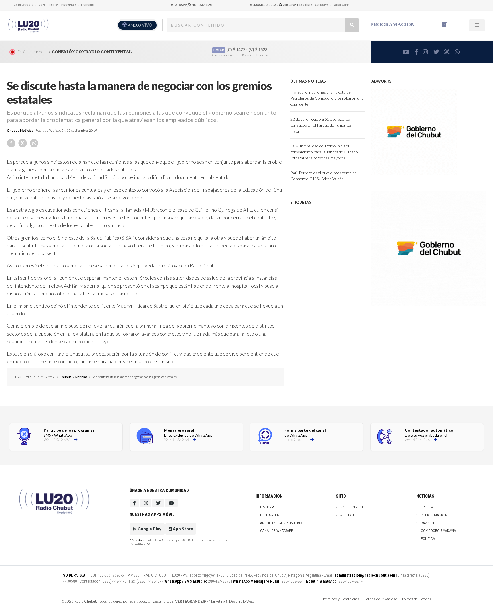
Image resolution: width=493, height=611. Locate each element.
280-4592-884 (276, 5)
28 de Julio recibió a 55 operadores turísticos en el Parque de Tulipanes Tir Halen (323, 125)
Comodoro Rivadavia (438, 530)
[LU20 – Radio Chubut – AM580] (29, 24)
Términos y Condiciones (341, 599)
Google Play (149, 528)
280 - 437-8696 (192, 5)
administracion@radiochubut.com (364, 575)
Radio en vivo (351, 507)
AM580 (140, 25)
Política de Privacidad (380, 599)
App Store (182, 528)
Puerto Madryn (434, 515)
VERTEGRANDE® (190, 601)
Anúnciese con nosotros (281, 523)
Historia (267, 507)
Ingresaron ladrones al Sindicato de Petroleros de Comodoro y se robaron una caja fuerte (327, 98)
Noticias (26, 130)
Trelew (427, 507)
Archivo (347, 515)
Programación (392, 24)
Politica (428, 538)
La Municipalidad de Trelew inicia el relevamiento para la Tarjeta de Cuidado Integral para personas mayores (324, 151)
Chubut (13, 130)
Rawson (427, 523)
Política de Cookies (416, 599)
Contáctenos (271, 515)
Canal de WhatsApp (276, 530)
